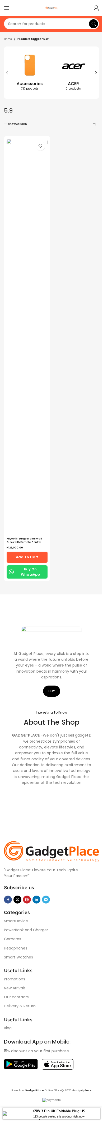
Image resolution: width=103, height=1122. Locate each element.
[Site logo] (49, 8)
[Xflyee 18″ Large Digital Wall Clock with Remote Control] (26, 151)
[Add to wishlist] (38, 146)
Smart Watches (18, 954)
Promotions (14, 976)
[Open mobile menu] (6, 8)
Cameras (12, 936)
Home (8, 39)
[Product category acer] (70, 73)
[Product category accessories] (28, 73)
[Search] (89, 23)
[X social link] (17, 897)
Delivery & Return (20, 1003)
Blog (8, 1025)
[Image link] (49, 849)
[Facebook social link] (8, 897)
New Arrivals (15, 985)
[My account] (92, 8)
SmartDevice (16, 918)
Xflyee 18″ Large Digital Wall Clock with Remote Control (24, 169)
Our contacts (16, 994)
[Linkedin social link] (36, 897)
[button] (7, 72)
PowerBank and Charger (26, 927)
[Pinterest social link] (27, 897)
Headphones (15, 945)
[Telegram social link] (46, 897)
